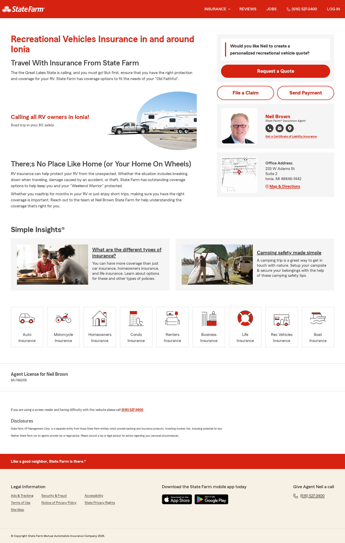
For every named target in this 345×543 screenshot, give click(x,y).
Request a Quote (275, 71)
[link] (23, 9)
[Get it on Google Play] (211, 499)
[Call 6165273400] (269, 128)
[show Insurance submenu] (228, 9)
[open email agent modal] (280, 129)
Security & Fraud (54, 496)
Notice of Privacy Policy (59, 503)
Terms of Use (20, 503)
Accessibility (94, 496)
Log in (333, 9)
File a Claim (246, 92)
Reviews (247, 9)
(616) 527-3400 (304, 9)
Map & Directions (284, 186)
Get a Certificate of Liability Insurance (291, 136)
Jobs (271, 9)
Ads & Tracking (22, 496)
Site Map (17, 510)
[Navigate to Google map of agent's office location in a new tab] (290, 128)
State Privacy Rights (100, 503)
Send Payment (305, 92)
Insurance (215, 9)
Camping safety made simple (289, 252)
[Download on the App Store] (177, 499)
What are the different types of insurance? (126, 252)
